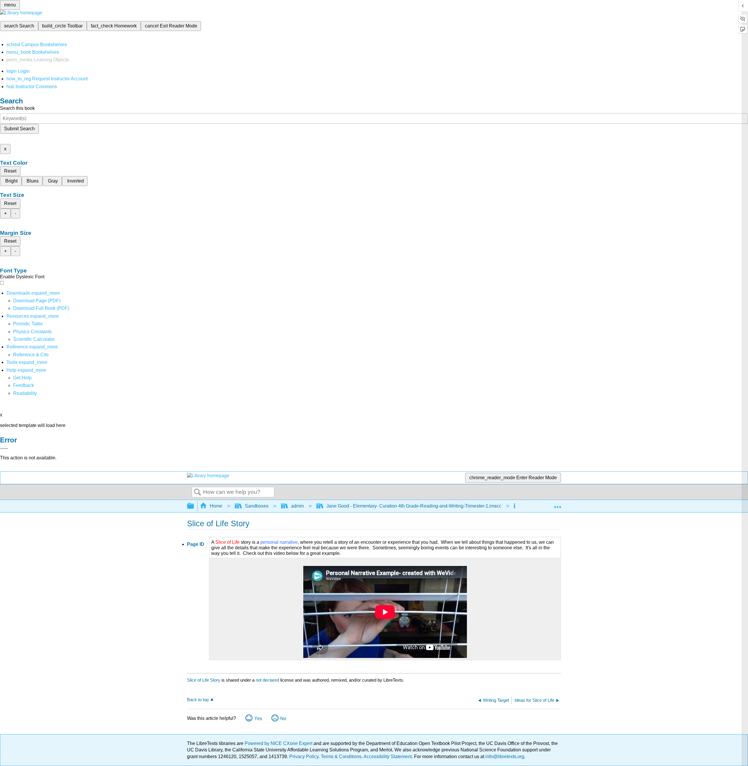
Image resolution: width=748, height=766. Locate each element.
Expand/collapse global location (557, 504)
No (283, 718)
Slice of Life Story (203, 680)
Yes (258, 718)
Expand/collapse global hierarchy (194, 506)
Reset (10, 171)
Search (197, 492)
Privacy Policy (303, 756)
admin (297, 505)
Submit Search (19, 128)
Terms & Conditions (341, 756)
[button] (23, 385)
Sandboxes (257, 505)
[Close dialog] (4, 448)
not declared (268, 680)
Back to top (198, 699)
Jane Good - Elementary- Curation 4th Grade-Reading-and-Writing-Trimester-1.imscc (414, 505)
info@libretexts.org (504, 756)
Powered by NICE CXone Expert (279, 743)
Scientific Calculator (34, 339)
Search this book (17, 108)
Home (216, 505)
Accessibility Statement (387, 756)
